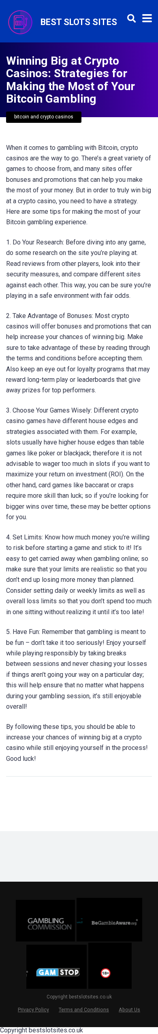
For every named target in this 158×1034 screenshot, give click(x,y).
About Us (129, 1010)
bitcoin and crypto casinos (43, 117)
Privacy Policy (33, 1010)
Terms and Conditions (84, 1010)
